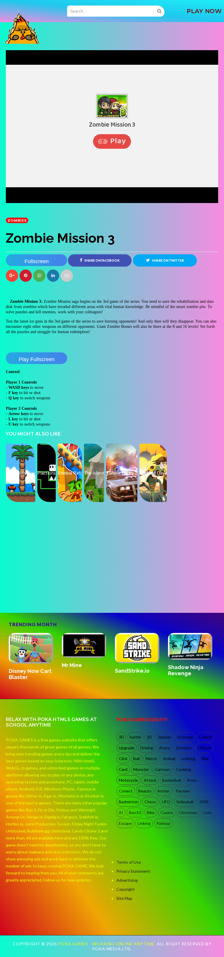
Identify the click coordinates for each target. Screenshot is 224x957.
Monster (141, 769)
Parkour (163, 823)
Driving (146, 747)
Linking (144, 823)
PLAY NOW (204, 11)
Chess (150, 801)
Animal (169, 758)
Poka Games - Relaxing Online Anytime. (107, 943)
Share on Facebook (102, 260)
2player (164, 736)
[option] (32, 657)
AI (121, 812)
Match (151, 758)
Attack (150, 780)
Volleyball (184, 801)
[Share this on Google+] (12, 276)
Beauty (144, 790)
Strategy (185, 736)
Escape (125, 823)
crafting (188, 758)
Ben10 (135, 812)
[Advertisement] (49, 587)
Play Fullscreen (37, 359)
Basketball (171, 780)
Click (123, 758)
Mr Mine (72, 665)
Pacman (183, 790)
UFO (166, 801)
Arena (164, 747)
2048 (204, 801)
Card (123, 769)
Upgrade (126, 747)
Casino (166, 812)
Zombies (17, 220)
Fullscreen (36, 261)
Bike (151, 812)
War (205, 758)
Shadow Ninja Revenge (185, 670)
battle (135, 736)
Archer (163, 790)
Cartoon (162, 769)
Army (192, 780)
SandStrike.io (132, 671)
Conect (125, 790)
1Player (204, 747)
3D (121, 736)
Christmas (188, 812)
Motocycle (128, 780)
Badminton (129, 801)
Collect (205, 736)
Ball (136, 758)
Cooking (183, 769)
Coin (207, 812)
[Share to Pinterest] (67, 276)
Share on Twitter (167, 260)
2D (149, 736)
